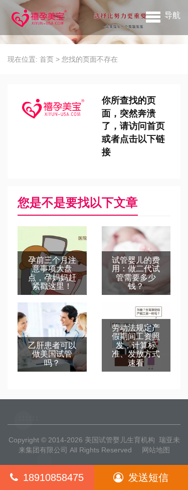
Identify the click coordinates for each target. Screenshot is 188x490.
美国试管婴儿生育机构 (120, 440)
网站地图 (156, 450)
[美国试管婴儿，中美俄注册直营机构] (38, 17)
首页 (47, 59)
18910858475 (53, 477)
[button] (163, 15)
